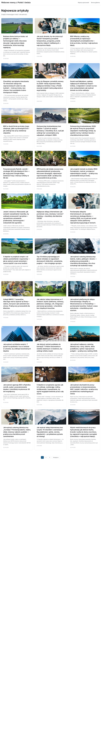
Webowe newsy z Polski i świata (16, 2)
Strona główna (95, 2)
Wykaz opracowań (83, 2)
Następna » (56, 457)
